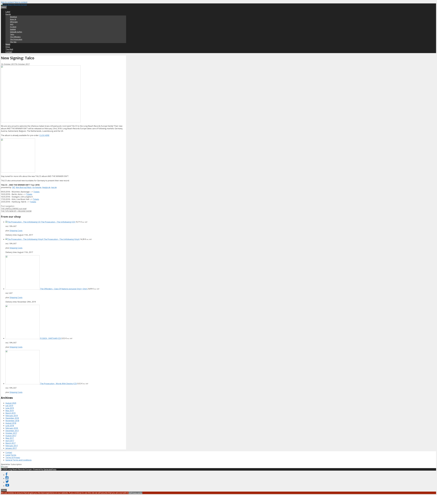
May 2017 (9, 438)
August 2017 (10, 435)
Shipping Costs (16, 230)
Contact (8, 52)
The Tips (13, 42)
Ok (130, 493)
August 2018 (10, 423)
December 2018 (12, 418)
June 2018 (9, 425)
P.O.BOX (13, 27)
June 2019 (9, 408)
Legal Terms (10, 455)
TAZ (13, 187)
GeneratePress (50, 469)
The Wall (9, 49)
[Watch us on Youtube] (7, 486)
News (7, 44)
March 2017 (10, 443)
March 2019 (10, 413)
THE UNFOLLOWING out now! (13, 208)
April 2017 (9, 440)
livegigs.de (46, 187)
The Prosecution (16, 39)
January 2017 (11, 448)
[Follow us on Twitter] (7, 482)
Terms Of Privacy (12, 457)
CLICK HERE (44, 135)
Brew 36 (13, 19)
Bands (8, 14)
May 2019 (9, 410)
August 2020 (10, 403)
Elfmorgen (14, 22)
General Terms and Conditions (18, 460)
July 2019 (9, 405)
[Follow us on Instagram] (7, 478)
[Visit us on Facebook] (6, 475)
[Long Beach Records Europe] (14, 4)
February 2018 (11, 428)
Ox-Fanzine (36, 187)
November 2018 (12, 420)
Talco (12, 34)
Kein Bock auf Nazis (23, 187)
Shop (7, 47)
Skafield (13, 29)
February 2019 (11, 415)
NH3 (11, 24)
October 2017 (11, 433)
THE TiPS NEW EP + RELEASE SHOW (16, 211)
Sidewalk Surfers (16, 32)
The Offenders (15, 37)
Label (7, 11)
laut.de (54, 187)
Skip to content (7, 2)
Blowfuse (13, 17)
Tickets (36, 191)
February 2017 (11, 445)
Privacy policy (136, 493)
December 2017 (12, 430)
